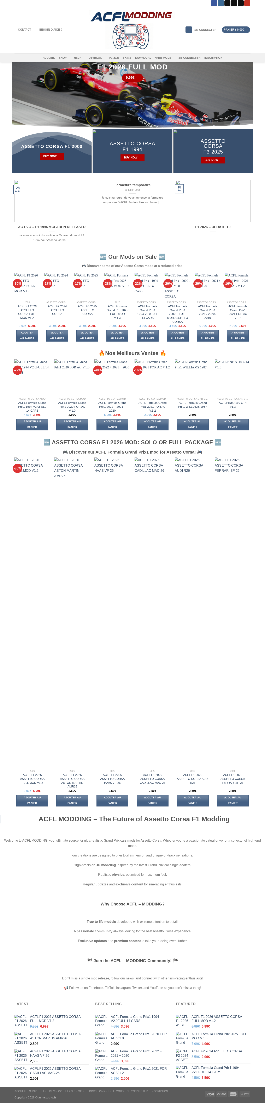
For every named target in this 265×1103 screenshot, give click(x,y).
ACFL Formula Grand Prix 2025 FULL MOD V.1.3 (117, 312)
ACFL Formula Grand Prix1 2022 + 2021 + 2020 (112, 406)
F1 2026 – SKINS (120, 57)
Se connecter (189, 57)
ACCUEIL (49, 57)
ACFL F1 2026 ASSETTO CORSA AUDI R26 (192, 778)
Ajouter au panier (27, 335)
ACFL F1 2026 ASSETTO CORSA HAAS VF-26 (112, 778)
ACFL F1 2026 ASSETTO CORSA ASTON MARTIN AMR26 (72, 780)
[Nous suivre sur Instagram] (221, 3)
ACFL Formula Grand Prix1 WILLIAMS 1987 (192, 404)
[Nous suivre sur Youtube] (247, 3)
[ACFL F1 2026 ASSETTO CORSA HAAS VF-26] (112, 612)
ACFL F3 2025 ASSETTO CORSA (87, 310)
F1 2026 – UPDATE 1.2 (213, 227)
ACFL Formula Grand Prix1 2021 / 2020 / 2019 (207, 312)
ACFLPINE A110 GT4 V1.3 (233, 404)
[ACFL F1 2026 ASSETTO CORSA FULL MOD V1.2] (32, 612)
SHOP (63, 57)
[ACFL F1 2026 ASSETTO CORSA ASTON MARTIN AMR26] (72, 612)
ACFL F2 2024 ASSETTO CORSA (57, 310)
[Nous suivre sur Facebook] (214, 3)
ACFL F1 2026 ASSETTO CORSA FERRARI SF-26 (232, 778)
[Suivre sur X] (234, 3)
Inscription (213, 57)
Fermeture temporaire (132, 185)
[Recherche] (189, 29)
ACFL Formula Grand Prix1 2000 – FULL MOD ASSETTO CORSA (177, 314)
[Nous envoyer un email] (241, 3)
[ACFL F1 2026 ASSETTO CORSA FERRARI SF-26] (233, 612)
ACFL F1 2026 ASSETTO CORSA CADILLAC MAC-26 (152, 778)
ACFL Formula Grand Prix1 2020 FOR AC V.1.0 (72, 406)
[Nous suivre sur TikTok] (227, 3)
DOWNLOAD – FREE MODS (153, 57)
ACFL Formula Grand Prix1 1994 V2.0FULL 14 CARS (147, 312)
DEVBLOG (95, 57)
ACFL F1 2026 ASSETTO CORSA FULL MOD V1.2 (27, 312)
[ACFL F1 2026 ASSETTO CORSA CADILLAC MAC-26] (153, 612)
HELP (77, 57)
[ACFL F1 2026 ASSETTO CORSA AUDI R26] (193, 612)
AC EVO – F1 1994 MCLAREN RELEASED (52, 227)
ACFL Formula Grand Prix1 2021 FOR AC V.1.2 (237, 312)
